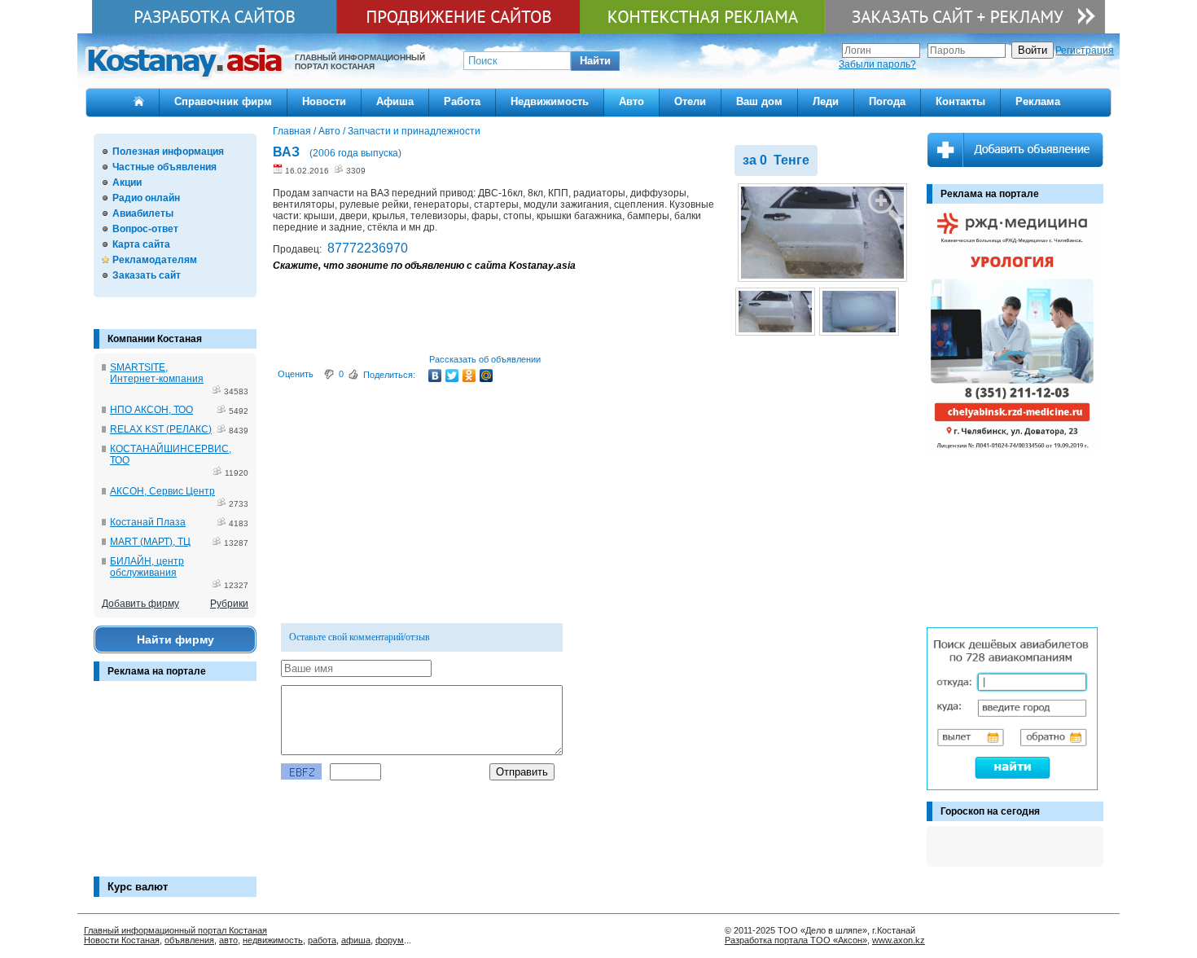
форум (389, 940)
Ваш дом (759, 101)
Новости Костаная (122, 940)
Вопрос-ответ (145, 229)
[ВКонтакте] (435, 375)
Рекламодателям (154, 260)
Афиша (395, 101)
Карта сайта (141, 244)
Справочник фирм (223, 101)
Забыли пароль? (877, 64)
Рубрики (229, 603)
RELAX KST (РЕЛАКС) (161, 429)
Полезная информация (168, 151)
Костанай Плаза (148, 522)
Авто (631, 101)
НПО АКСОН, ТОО (151, 409)
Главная (292, 131)
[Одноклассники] (469, 375)
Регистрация (1084, 50)
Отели (690, 101)
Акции (127, 182)
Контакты (960, 101)
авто (228, 940)
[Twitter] (452, 375)
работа (322, 940)
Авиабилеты (142, 213)
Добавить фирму (140, 603)
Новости (324, 101)
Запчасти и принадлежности (414, 131)
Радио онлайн (146, 198)
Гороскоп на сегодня (990, 811)
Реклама (1037, 101)
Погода (887, 101)
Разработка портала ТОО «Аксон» (796, 940)
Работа (462, 101)
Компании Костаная (154, 339)
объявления (189, 940)
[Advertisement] (175, 786)
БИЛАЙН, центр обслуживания (147, 567)
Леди (826, 101)
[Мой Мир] (486, 375)
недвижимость (273, 940)
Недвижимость (550, 101)
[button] (595, 61)
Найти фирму (175, 639)
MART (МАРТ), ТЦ (150, 541)
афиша (355, 940)
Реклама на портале (156, 671)
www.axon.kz (898, 940)
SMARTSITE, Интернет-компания (157, 373)
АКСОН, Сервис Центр (162, 491)
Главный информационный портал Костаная (175, 930)
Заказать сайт (146, 275)
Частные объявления (164, 167)
